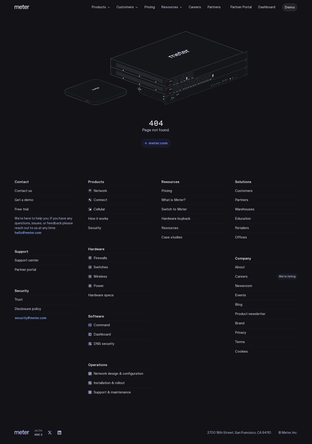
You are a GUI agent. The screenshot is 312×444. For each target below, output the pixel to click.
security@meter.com (30, 318)
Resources (169, 7)
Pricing (149, 7)
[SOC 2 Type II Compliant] (38, 433)
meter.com (158, 143)
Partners (214, 7)
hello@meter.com (28, 233)
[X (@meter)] (50, 433)
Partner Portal (241, 7)
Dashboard (266, 7)
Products (99, 7)
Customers (125, 7)
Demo (290, 7)
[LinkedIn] (59, 433)
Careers (195, 7)
